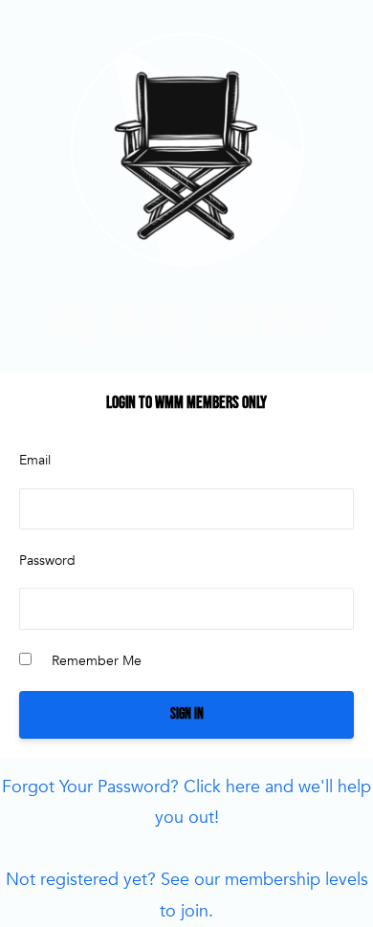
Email (35, 460)
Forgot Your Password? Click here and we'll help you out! (186, 802)
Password (47, 560)
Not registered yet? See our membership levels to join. (187, 895)
